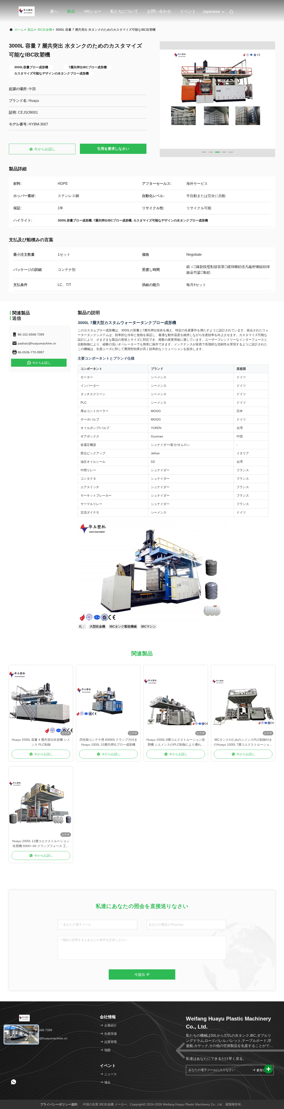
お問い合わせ (159, 11)
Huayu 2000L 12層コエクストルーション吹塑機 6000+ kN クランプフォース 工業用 (40, 843)
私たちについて (124, 11)
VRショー (92, 11)
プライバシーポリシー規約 (58, 1104)
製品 (71, 11)
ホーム (19, 29)
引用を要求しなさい (113, 149)
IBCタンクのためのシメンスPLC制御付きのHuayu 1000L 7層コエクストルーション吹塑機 (243, 742)
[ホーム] (27, 11)
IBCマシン (148, 626)
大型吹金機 (97, 626)
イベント (188, 11)
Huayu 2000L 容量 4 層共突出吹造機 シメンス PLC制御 (41, 742)
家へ (54, 11)
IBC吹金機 (44, 29)
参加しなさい (263, 1070)
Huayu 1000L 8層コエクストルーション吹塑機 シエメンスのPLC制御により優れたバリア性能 (175, 742)
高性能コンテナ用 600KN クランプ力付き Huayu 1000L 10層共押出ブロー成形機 (108, 742)
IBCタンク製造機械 (123, 626)
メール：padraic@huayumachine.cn (41, 1038)
